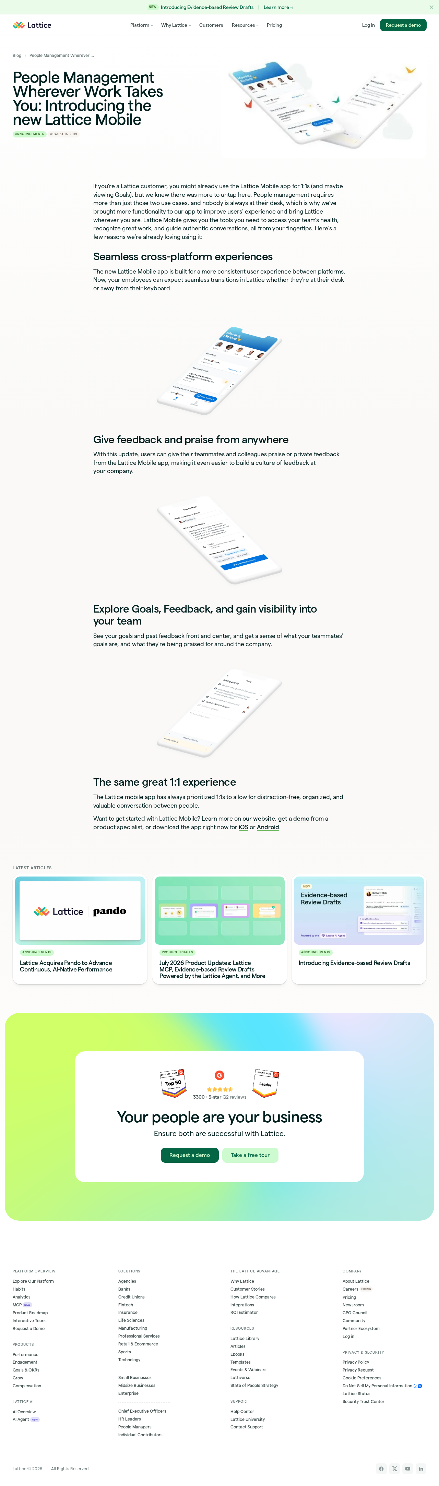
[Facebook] (381, 1468)
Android (268, 827)
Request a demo (402, 25)
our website (258, 818)
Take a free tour (250, 1155)
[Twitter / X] (394, 1468)
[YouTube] (407, 1468)
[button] (431, 7)
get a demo (293, 818)
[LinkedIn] (421, 1468)
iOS (243, 827)
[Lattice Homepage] (32, 25)
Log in (368, 25)
